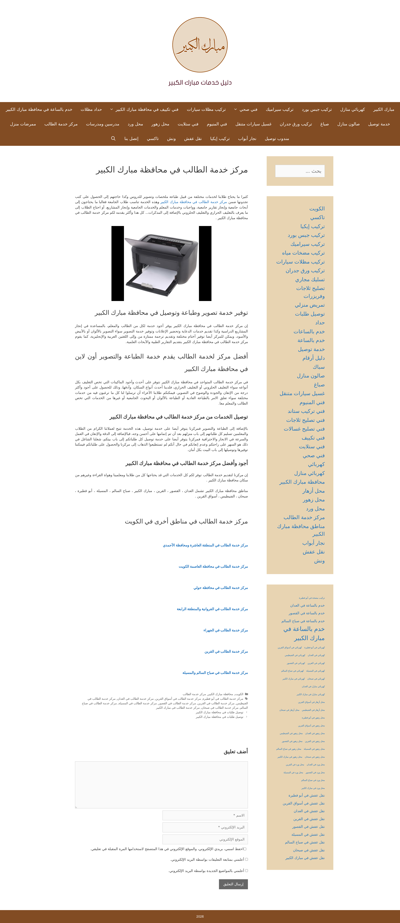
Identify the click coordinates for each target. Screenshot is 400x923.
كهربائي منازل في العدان (313, 686)
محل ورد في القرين (295, 764)
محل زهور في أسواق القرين (311, 725)
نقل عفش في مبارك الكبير (305, 858)
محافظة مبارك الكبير (220, 694)
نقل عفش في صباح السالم (305, 842)
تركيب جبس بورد (317, 109)
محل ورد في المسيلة (293, 772)
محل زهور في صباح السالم (288, 749)
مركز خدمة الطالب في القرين (216, 703)
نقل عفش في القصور (308, 826)
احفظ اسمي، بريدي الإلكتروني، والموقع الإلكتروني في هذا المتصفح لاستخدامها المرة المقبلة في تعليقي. (167, 849)
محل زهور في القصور (292, 741)
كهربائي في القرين (316, 663)
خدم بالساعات (309, 331)
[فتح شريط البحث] (113, 138)
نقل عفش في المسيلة (308, 834)
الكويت (239, 694)
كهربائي (316, 464)
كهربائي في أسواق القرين (290, 647)
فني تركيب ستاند (306, 411)
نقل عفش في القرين (309, 819)
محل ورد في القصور (315, 772)
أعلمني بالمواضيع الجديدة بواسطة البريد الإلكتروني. (206, 871)
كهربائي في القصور (296, 663)
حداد (320, 322)
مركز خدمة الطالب (61, 123)
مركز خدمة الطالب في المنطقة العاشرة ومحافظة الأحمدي (205, 545)
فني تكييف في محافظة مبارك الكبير (147, 109)
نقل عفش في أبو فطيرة (307, 795)
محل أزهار (313, 491)
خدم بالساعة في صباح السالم (303, 621)
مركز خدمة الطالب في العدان (135, 698)
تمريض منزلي (310, 305)
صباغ (324, 123)
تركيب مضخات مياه (303, 253)
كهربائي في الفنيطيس (295, 655)
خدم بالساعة (311, 340)
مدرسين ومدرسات (102, 123)
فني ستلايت (188, 123)
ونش (171, 138)
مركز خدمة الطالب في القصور (177, 703)
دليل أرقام (313, 358)
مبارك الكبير (383, 109)
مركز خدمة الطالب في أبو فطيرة (223, 698)
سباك (319, 367)
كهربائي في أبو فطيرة (314, 647)
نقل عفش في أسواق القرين (304, 803)
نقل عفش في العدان (309, 811)
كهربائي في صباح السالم (292, 670)
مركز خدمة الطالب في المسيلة (138, 703)
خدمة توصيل (379, 123)
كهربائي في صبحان (316, 678)
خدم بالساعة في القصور (307, 613)
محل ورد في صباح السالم (313, 780)
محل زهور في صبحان (315, 757)
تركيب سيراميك (280, 109)
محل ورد (135, 123)
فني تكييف (313, 438)
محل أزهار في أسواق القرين (311, 702)
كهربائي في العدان (316, 655)
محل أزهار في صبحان (289, 710)
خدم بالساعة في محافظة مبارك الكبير (39, 109)
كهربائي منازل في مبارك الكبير (311, 694)
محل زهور (160, 123)
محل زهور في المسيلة (314, 749)
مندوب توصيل (277, 138)
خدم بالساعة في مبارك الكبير (304, 633)
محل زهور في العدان (315, 733)
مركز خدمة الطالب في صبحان (220, 707)
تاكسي (153, 138)
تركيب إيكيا (220, 138)
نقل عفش (193, 138)
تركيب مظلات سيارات (206, 109)
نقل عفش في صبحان (309, 850)
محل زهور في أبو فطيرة (313, 717)
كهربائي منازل (352, 109)
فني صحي (249, 109)
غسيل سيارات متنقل (253, 123)
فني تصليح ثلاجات (305, 420)
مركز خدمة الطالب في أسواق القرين (178, 698)
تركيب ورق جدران (296, 123)
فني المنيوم (217, 123)
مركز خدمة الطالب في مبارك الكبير (178, 707)
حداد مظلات (91, 109)
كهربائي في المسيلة (315, 670)
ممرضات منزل (23, 123)
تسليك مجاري (310, 279)
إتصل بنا (131, 138)
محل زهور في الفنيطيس (291, 733)
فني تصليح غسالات (304, 429)
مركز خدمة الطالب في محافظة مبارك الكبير (193, 202)
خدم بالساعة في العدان (307, 605)
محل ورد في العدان (316, 764)
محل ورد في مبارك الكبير (313, 788)
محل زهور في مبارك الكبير (290, 757)
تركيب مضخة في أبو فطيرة (312, 598)
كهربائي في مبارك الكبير (293, 678)
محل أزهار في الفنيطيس (313, 710)
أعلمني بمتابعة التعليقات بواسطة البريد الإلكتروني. (207, 859)
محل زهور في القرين (315, 741)
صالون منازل (348, 123)
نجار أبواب (247, 138)
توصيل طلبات (310, 314)
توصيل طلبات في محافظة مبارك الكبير (219, 712)
